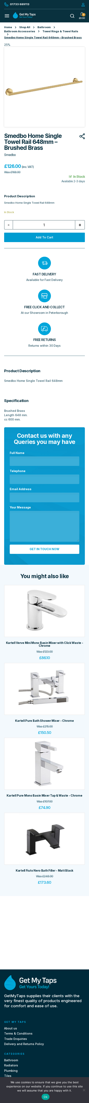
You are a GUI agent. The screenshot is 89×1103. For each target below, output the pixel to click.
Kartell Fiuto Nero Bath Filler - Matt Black (44, 870)
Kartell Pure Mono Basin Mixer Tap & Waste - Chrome (44, 795)
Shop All (24, 27)
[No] (84, 1090)
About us (10, 1028)
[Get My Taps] (24, 17)
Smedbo (10, 155)
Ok (45, 1096)
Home (8, 27)
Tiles (7, 1076)
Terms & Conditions (18, 1033)
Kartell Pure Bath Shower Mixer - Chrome (44, 720)
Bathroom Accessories (19, 31)
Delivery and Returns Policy (24, 1044)
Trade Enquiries (15, 1039)
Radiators (11, 1065)
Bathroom (44, 27)
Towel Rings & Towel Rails (60, 31)
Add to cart (44, 237)
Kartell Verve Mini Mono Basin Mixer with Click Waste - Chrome (44, 644)
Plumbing (11, 1070)
